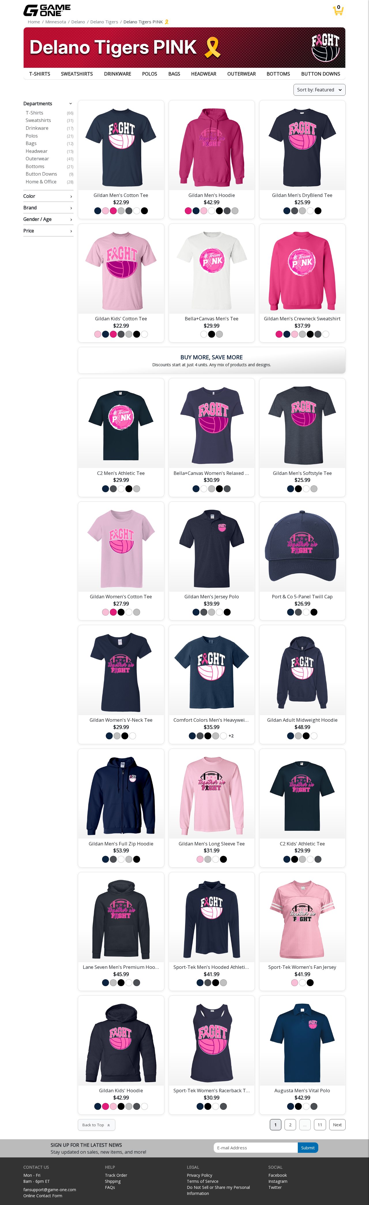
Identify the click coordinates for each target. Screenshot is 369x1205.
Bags (174, 74)
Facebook (277, 1175)
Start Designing (121, 179)
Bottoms (278, 74)
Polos (149, 74)
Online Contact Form (42, 1195)
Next (337, 1124)
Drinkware (117, 74)
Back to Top (96, 1124)
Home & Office (50, 182)
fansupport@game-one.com (49, 1189)
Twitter (275, 1187)
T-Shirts (39, 74)
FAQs (110, 1187)
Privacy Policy (199, 1175)
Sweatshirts (77, 74)
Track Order (116, 1175)
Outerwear (241, 74)
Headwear (203, 74)
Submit (308, 1148)
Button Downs (320, 74)
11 (320, 1124)
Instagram (277, 1181)
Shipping (113, 1181)
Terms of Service (203, 1181)
